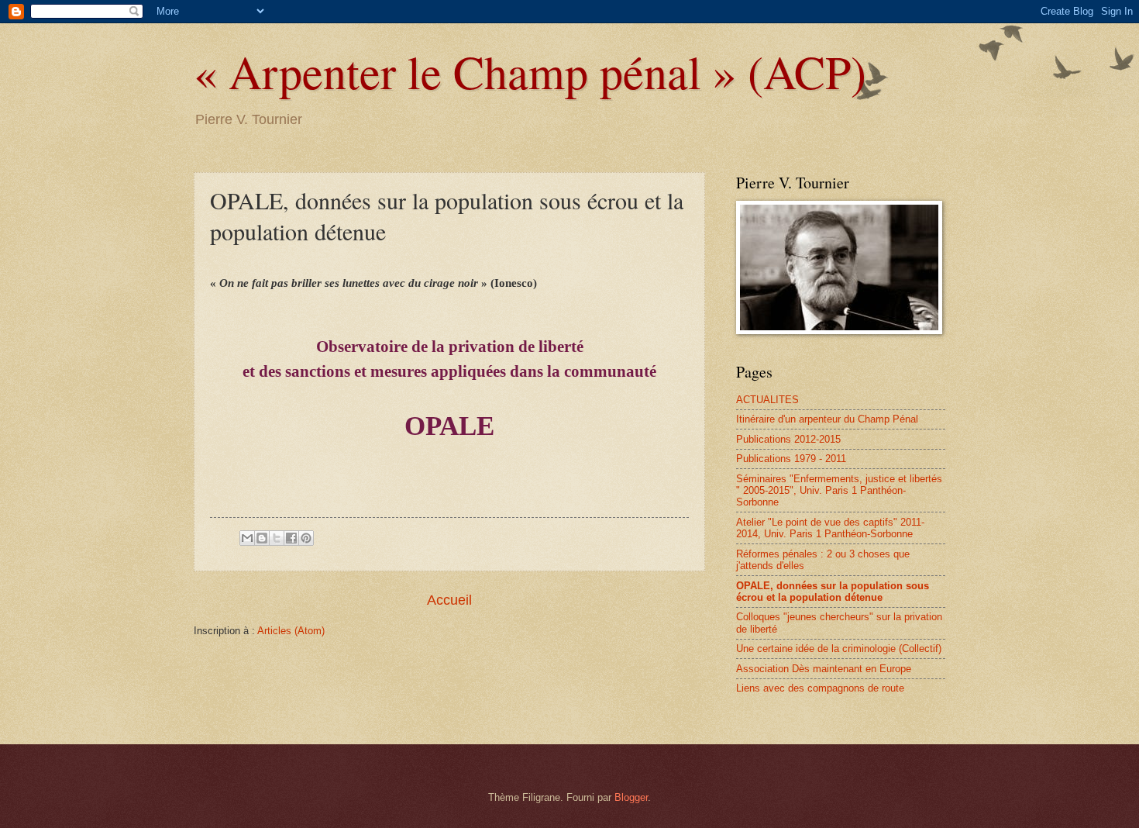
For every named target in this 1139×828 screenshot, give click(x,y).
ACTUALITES (767, 399)
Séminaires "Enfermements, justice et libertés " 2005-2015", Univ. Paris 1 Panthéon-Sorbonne (839, 491)
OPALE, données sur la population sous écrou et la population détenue (832, 591)
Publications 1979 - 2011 (791, 458)
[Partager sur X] (276, 538)
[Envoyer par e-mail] (247, 538)
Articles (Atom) (291, 631)
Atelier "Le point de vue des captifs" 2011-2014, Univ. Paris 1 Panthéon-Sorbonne (830, 528)
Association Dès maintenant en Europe (823, 668)
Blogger (631, 797)
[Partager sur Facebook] (291, 538)
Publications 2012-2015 (788, 439)
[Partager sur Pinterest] (306, 538)
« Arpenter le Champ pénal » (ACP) (530, 71)
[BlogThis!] (262, 538)
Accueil (449, 600)
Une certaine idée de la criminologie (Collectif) (838, 648)
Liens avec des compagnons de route (820, 688)
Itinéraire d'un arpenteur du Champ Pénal (827, 419)
